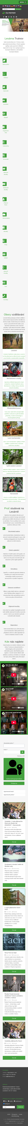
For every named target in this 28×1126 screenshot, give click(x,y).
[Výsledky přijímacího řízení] (14, 1030)
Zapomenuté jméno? (9, 794)
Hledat (18, 9)
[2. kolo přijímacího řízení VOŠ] (14, 896)
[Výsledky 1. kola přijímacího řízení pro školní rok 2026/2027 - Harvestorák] (14, 810)
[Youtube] (6, 17)
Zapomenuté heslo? (9, 791)
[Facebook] (3, 17)
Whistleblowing (15, 1116)
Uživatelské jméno (9, 743)
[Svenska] (16, 6)
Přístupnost (14, 1114)
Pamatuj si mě (20, 756)
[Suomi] (8, 6)
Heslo (6, 749)
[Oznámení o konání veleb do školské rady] (14, 853)
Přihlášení (20, 1123)
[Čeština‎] (6, 6)
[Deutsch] (12, 6)
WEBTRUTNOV (12, 1121)
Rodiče (11, 1101)
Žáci (6, 1101)
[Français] (10, 6)
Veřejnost (7, 1103)
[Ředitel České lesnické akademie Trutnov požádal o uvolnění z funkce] (14, 983)
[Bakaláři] (16, 17)
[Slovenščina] (19, 6)
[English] (3, 6)
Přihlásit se (14, 783)
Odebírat (20, 1107)
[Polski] (14, 6)
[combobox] (8, 9)
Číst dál (14, 842)
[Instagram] (8, 17)
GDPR (8, 1114)
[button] (23, 2)
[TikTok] (14, 17)
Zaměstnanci (18, 1101)
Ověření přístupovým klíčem (14, 779)
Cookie (20, 1114)
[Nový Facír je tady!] (14, 942)
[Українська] (21, 6)
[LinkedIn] (11, 17)
